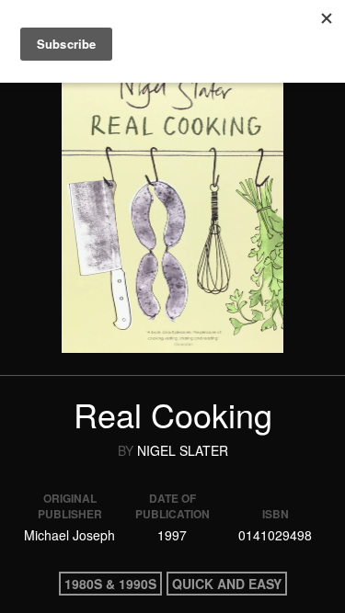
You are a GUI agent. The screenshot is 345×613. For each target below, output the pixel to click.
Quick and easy (227, 583)
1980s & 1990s (110, 583)
